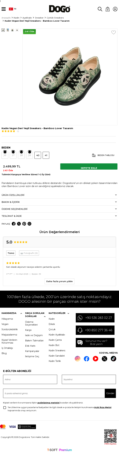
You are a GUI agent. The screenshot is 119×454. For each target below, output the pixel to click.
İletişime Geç (32, 356)
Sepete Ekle (89, 167)
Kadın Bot (54, 345)
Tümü (11, 253)
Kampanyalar (32, 351)
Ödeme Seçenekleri (31, 323)
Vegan (5, 324)
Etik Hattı (30, 345)
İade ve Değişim (34, 335)
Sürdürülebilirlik (10, 329)
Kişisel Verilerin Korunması (9, 341)
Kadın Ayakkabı (57, 334)
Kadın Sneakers (57, 350)
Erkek (52, 324)
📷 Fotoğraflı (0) (29, 253)
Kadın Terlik (55, 361)
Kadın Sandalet (57, 355)
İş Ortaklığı (7, 348)
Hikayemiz (7, 318)
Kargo (28, 330)
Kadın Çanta (55, 340)
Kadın (52, 318)
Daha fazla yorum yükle (59, 281)
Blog (4, 353)
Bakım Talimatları (34, 340)
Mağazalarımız (9, 334)
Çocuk (52, 329)
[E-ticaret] (59, 450)
